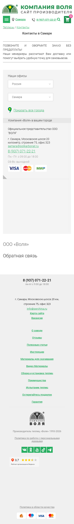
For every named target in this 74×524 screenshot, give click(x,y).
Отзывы (37, 337)
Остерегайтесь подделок (37, 394)
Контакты (23, 27)
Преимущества (37, 380)
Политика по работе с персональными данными (37, 440)
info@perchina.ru (37, 308)
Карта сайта (37, 313)
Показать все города (29, 110)
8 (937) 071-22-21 (46, 19)
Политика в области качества (37, 507)
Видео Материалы (37, 366)
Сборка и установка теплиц (37, 373)
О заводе (37, 330)
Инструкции (37, 351)
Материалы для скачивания (37, 359)
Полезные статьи (37, 344)
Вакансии (37, 318)
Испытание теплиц (37, 387)
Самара (20, 19)
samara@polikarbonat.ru (23, 146)
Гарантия (37, 401)
